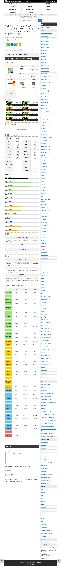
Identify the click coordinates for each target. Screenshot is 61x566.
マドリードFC (44, 361)
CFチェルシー (44, 337)
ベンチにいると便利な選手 (46, 462)
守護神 (42, 311)
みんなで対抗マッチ (45, 524)
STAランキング (44, 105)
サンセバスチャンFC (45, 343)
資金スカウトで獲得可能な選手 (47, 393)
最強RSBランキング (45, 68)
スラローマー (44, 240)
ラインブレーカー (44, 225)
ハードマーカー (44, 299)
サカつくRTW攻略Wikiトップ (47, 27)
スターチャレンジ (44, 527)
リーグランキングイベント (46, 533)
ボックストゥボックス (45, 272)
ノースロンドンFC (45, 349)
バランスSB (43, 275)
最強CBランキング (45, 62)
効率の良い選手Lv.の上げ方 (46, 465)
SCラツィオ (43, 373)
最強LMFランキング (45, 56)
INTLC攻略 (43, 471)
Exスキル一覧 (12, 9)
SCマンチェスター (45, 334)
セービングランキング (45, 146)
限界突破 (43, 492)
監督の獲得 (43, 448)
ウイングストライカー (45, 228)
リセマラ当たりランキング (46, 33)
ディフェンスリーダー (45, 296)
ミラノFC (43, 367)
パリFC (42, 352)
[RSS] (17, 44)
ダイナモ (43, 267)
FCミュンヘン (44, 331)
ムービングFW (44, 216)
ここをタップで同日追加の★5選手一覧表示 (16, 54)
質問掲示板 (30, 12)
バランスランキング (45, 88)
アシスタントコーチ (45, 536)
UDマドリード (44, 328)
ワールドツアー (44, 513)
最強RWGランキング (45, 47)
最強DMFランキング (45, 53)
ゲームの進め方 (44, 442)
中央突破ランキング (45, 85)
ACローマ (43, 319)
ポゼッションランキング (46, 79)
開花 (42, 489)
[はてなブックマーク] (14, 44)
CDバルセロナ (44, 355)
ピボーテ (43, 261)
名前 (6, 470)
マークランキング (44, 128)
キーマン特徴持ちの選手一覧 (47, 423)
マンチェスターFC (45, 364)
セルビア (43, 178)
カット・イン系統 (20, 87)
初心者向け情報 (30, 9)
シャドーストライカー (45, 210)
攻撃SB (42, 278)
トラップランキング (45, 131)
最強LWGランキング (45, 44)
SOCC (42, 518)
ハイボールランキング (45, 149)
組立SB (42, 281)
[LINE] (9, 44)
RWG (21, 76)
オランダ (43, 169)
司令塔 (42, 249)
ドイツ (42, 181)
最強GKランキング (45, 71)
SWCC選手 (13, 6)
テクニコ (43, 234)
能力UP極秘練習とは (45, 477)
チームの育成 (44, 457)
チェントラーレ (44, 308)
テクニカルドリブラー (45, 243)
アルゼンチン (44, 157)
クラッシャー (44, 269)
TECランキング (44, 99)
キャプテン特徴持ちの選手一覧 (47, 426)
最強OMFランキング (45, 50)
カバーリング (44, 302)
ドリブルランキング (45, 114)
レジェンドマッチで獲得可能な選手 (48, 402)
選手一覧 (11, 14)
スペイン (43, 175)
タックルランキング (45, 122)
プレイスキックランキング (46, 137)
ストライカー (44, 201)
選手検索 (48, 4)
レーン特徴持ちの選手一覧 (46, 433)
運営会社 (39, 562)
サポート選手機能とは (45, 483)
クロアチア (43, 172)
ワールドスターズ (44, 376)
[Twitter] (7, 44)
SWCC (42, 516)
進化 (42, 498)
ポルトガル (43, 193)
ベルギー (43, 190)
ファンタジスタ (44, 204)
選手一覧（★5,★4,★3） (46, 384)
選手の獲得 (43, 445)
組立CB (42, 293)
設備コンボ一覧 (44, 405)
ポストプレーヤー (44, 207)
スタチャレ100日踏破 (45, 530)
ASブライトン (44, 322)
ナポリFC (43, 346)
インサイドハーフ (44, 258)
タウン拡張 (43, 459)
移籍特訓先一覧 (44, 408)
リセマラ (30, 4)
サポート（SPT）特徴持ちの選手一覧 (48, 414)
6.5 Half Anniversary (45, 542)
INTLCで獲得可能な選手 (46, 396)
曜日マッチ (43, 507)
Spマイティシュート (22, 267)
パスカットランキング (45, 125)
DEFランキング (44, 96)
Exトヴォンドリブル (22, 259)
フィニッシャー (44, 213)
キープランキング (44, 134)
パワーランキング (44, 143)
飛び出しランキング (45, 152)
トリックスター (44, 255)
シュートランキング (45, 117)
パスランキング (44, 119)
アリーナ (43, 501)
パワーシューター (44, 222)
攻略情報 (48, 9)
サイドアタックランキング (46, 82)
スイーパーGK (44, 314)
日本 (42, 196)
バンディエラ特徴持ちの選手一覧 (48, 436)
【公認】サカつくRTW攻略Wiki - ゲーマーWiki (17, 1)
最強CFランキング (45, 41)
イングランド (44, 166)
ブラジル (43, 184)
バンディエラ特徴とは (45, 480)
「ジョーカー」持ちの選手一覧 (47, 417)
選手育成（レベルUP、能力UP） (48, 451)
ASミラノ (43, 325)
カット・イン (44, 237)
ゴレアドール (44, 219)
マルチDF (43, 290)
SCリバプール (44, 370)
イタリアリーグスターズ (46, 379)
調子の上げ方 (44, 468)
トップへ (58, 561)
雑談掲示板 (13, 12)
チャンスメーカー (44, 231)
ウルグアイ (43, 163)
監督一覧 (30, 6)
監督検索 (48, 6)
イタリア (43, 160)
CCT (42, 521)
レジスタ (43, 264)
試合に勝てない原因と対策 (46, 474)
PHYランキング (44, 108)
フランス (43, 187)
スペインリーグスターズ (33, 69)
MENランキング (44, 102)
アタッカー (43, 246)
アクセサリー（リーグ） (46, 411)
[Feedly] (20, 44)
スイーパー (43, 305)
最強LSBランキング (45, 65)
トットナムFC (44, 340)
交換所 (42, 504)
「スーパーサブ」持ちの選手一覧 (48, 420)
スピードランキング (45, 140)
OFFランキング (44, 93)
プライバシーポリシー (30, 562)
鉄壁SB (42, 284)
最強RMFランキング (45, 59)
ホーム (6, 14)
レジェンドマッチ (44, 510)
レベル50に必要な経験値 (46, 454)
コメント (7, 40)
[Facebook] (12, 44)
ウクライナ (21, 70)
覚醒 (42, 495)
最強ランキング (13, 4)
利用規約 (17, 466)
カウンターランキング (45, 76)
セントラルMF (44, 252)
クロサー (43, 287)
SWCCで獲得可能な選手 (46, 399)
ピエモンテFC (44, 358)
